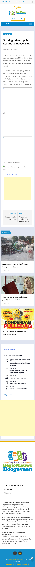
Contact (7, 497)
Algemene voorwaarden (22, 564)
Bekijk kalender (8, 395)
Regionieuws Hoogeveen (16, 559)
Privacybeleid (10, 564)
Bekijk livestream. (10, 349)
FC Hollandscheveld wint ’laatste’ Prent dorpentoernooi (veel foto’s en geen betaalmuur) (14, 2)
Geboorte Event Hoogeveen (18, 378)
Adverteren (8, 489)
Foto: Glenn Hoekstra (10, 174)
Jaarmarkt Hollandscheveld (18, 383)
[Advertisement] (17, 188)
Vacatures (7, 493)
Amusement (7, 34)
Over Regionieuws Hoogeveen (14, 485)
